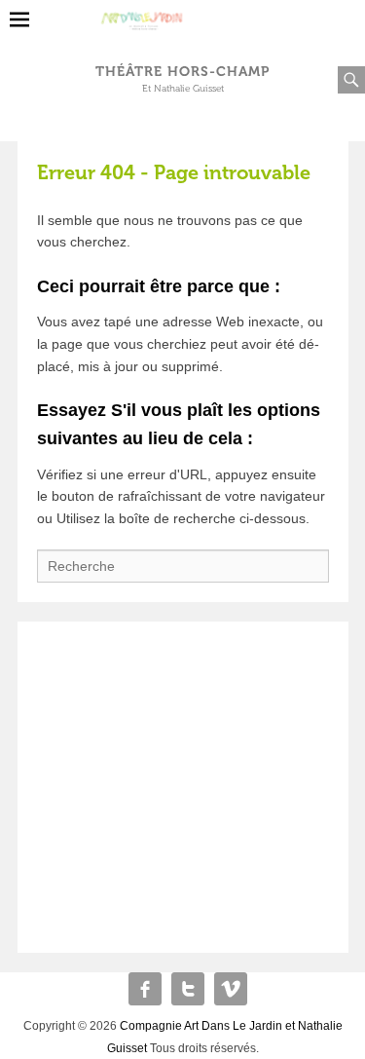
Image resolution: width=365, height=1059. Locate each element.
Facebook (145, 988)
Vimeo (230, 988)
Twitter (187, 988)
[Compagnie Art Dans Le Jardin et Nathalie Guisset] (182, 13)
